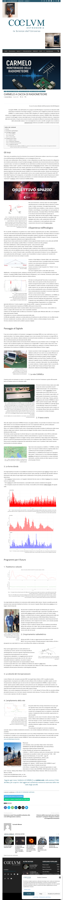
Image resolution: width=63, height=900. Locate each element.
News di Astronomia (34, 91)
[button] (60, 877)
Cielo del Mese (7, 844)
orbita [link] (40, 663)
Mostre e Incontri (46, 867)
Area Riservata (49, 51)
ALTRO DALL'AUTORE (20, 834)
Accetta (29, 893)
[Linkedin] (16, 807)
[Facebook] (42, 1)
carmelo (9, 803)
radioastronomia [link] (28, 122)
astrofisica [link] (31, 456)
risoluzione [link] (16, 426)
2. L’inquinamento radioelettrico (13, 141)
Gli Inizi (7, 129)
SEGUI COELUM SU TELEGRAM (14, 796)
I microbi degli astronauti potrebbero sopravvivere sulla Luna (42, 848)
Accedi (4, 1)
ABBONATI (35, 51)
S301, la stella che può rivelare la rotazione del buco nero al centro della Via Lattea (31, 848)
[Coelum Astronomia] (26, 25)
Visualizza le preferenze (54, 893)
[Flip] (30, 807)
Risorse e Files (42, 91)
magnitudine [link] (49, 390)
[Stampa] (23, 807)
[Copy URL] (33, 807)
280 (16, 844)
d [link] (56, 165)
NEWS (6, 51)
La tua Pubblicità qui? (12, 1)
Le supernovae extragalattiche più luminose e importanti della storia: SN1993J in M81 (19, 849)
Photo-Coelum (45, 864)
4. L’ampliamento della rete (13, 144)
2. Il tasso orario (11, 135)
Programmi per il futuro (11, 138)
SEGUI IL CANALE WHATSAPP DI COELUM (17, 799)
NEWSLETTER (20, 1)
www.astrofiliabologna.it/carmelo (11, 739)
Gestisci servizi (27, 889)
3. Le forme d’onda (11, 136)
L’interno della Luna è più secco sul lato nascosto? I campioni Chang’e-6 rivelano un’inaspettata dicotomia (47, 816)
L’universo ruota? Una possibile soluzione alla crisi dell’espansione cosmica (17, 815)
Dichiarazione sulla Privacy (45, 897)
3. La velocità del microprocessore (14, 142)
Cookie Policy (35, 897)
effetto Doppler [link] (47, 484)
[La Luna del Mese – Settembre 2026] (9, 841)
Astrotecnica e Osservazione (12, 91)
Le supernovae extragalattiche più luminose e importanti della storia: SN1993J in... (35, 873)
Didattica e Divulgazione (24, 91)
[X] (56, 1)
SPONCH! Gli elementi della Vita (53, 846)
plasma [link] (29, 169)
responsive (9, 54)
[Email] (19, 807)
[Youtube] (58, 1)
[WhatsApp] (12, 807)
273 (13, 54)
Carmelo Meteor (8, 97)
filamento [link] (12, 437)
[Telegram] (51, 1)
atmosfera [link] (37, 165)
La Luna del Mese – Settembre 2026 (8, 846)
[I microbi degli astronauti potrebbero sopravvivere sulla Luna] (43, 841)
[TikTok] (54, 1)
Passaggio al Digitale (11, 132)
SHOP (40, 51)
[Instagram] (44, 1)
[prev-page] (56, 834)
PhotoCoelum (12, 51)
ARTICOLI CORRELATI (9, 834)
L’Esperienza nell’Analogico (12, 130)
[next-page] (58, 834)
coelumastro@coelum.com (10, 871)
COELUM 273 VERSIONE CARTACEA (25, 792)
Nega (40, 893)
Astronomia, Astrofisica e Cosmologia (31, 844)
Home (5, 54)
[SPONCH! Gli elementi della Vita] (54, 841)
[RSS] (46, 1)
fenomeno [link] (6, 165)
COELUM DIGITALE (27, 51)
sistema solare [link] (48, 223)
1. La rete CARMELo (11, 133)
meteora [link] (48, 167)
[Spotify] (49, 1)
